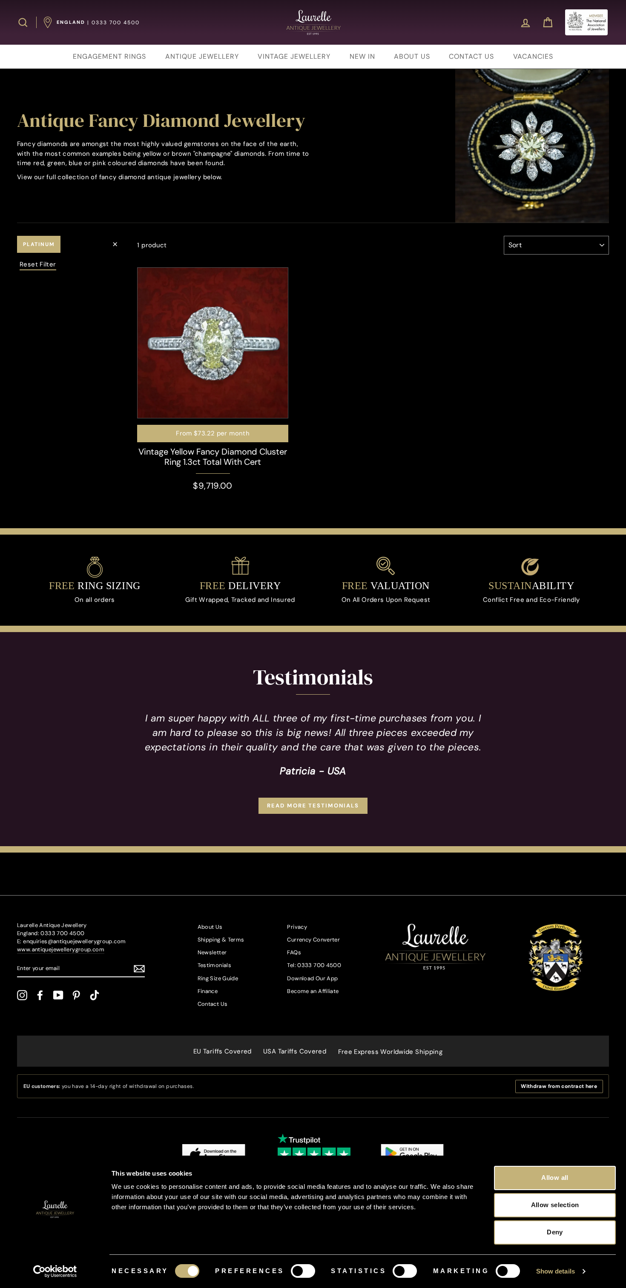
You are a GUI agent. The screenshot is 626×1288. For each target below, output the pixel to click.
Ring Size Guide (218, 978)
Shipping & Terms (221, 939)
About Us (210, 926)
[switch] (303, 1271)
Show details (555, 1271)
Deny (555, 1232)
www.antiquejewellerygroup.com (60, 949)
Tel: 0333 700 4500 (314, 965)
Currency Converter (313, 939)
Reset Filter (38, 264)
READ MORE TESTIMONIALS (313, 805)
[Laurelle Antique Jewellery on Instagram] (22, 995)
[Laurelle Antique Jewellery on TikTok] (94, 995)
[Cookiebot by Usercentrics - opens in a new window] (55, 1271)
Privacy (297, 926)
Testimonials (215, 965)
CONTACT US (471, 56)
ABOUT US (412, 56)
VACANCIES (533, 56)
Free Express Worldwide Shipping (390, 1052)
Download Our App (312, 978)
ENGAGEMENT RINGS (109, 56)
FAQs (294, 952)
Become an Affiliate (313, 991)
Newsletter (212, 952)
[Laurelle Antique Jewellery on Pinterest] (76, 995)
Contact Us (213, 1004)
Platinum (39, 244)
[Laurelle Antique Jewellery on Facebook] (40, 995)
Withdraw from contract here (559, 1086)
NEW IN (362, 56)
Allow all (554, 1177)
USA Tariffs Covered (294, 1051)
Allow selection (555, 1204)
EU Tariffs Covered (222, 1051)
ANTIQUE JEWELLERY (202, 56)
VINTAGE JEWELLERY (294, 56)
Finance (208, 991)
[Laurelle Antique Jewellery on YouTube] (58, 995)
